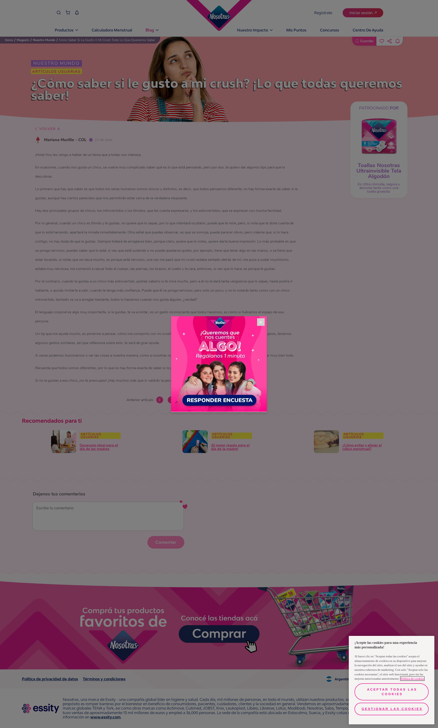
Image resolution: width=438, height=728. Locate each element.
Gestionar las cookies (392, 709)
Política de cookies (412, 678)
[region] (391, 680)
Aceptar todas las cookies (392, 692)
